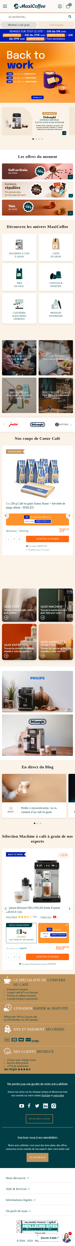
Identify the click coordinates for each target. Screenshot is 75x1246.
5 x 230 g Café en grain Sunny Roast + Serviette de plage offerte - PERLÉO (35, 505)
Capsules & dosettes (55, 285)
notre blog (58, 1096)
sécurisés (38, 1029)
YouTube (45, 1096)
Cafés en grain (56, 255)
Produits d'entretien (56, 314)
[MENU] (5, 6)
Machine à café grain (18, 25)
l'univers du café (39, 982)
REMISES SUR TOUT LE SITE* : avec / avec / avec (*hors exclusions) (38, 35)
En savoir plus (37, 1157)
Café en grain (56, 25)
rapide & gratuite (40, 1008)
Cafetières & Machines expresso (19, 316)
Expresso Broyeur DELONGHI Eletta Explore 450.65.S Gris (33, 909)
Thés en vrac (19, 285)
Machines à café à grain (19, 255)
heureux (33, 1052)
